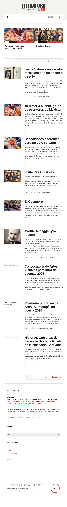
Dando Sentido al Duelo (42, 46)
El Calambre (34, 201)
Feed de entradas (12, 453)
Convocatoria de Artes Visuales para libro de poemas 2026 (41, 270)
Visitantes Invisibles (12, 46)
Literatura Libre (25, 485)
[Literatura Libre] (33, 6)
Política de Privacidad (35, 417)
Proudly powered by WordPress (14, 492)
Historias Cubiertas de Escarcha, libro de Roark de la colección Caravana (43, 341)
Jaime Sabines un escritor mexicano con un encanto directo (44, 72)
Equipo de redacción (13, 401)
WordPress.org (11, 460)
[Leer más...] (27, 97)
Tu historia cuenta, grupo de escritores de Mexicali (43, 107)
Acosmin (36, 492)
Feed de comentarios (13, 457)
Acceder (9, 450)
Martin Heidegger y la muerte (46, 50)
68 (46, 377)
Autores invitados (30, 401)
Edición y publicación (45, 363)
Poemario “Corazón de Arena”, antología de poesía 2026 (41, 306)
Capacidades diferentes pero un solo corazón (42, 140)
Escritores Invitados (24, 42)
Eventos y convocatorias (46, 294)
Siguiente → (56, 377)
